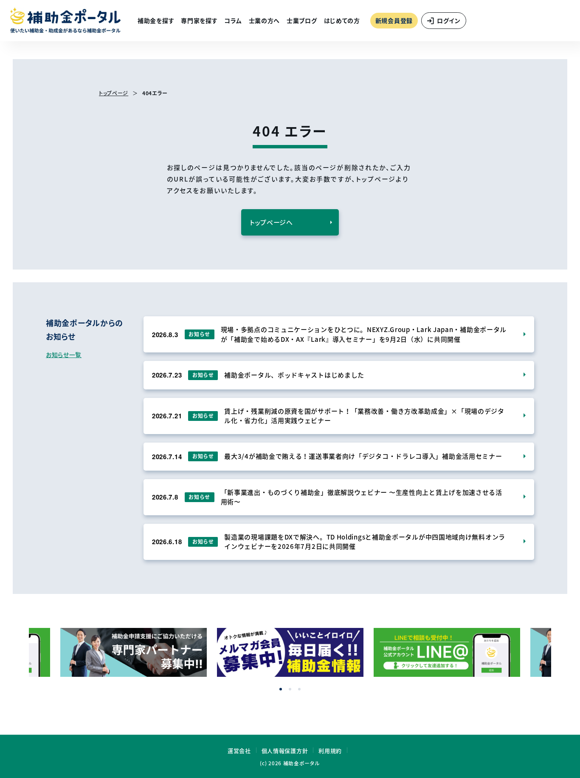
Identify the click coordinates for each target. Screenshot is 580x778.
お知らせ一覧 (64, 354)
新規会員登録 (394, 20)
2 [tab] (290, 689)
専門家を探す (199, 20)
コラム (233, 20)
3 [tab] (299, 689)
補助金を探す (156, 20)
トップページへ (271, 222)
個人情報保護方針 (285, 751)
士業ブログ (302, 20)
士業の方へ (264, 20)
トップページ (113, 93)
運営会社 (239, 751)
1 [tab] (280, 689)
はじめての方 (342, 20)
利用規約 (330, 751)
